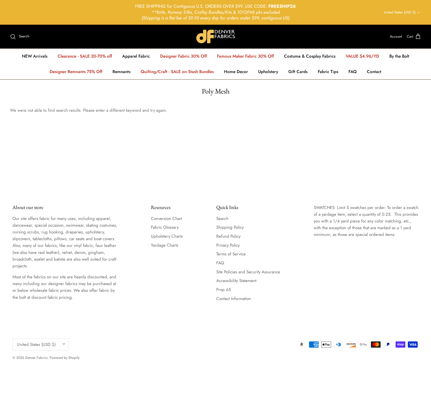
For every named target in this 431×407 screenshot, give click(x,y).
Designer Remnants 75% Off (76, 72)
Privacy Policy (228, 245)
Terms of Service (231, 254)
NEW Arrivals (34, 56)
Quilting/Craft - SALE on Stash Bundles (177, 72)
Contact (374, 72)
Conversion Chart (166, 218)
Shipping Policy (230, 227)
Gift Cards (298, 72)
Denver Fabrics (36, 357)
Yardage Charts (164, 245)
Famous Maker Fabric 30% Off (245, 56)
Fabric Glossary (165, 227)
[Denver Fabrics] (215, 36)
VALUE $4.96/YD (362, 56)
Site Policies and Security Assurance (248, 272)
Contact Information (233, 299)
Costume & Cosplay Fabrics (309, 56)
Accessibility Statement (236, 281)
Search (222, 218)
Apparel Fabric (136, 56)
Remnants (121, 72)
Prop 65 (223, 290)
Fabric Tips (328, 72)
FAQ (352, 72)
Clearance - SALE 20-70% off (85, 56)
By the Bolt (399, 56)
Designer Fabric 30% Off (183, 56)
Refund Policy (228, 236)
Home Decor (236, 72)
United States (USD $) (400, 12)
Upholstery (268, 72)
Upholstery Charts (167, 236)
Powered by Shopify (65, 357)
